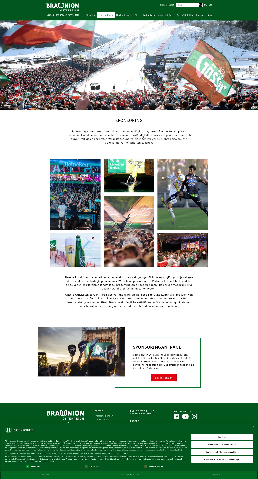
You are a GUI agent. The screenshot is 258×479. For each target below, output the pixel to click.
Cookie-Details (43, 475)
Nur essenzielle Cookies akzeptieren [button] (222, 452)
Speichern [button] (222, 437)
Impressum (216, 475)
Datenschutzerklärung (162, 459)
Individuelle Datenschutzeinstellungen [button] (222, 459)
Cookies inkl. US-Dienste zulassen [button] (222, 444)
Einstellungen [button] (29, 461)
